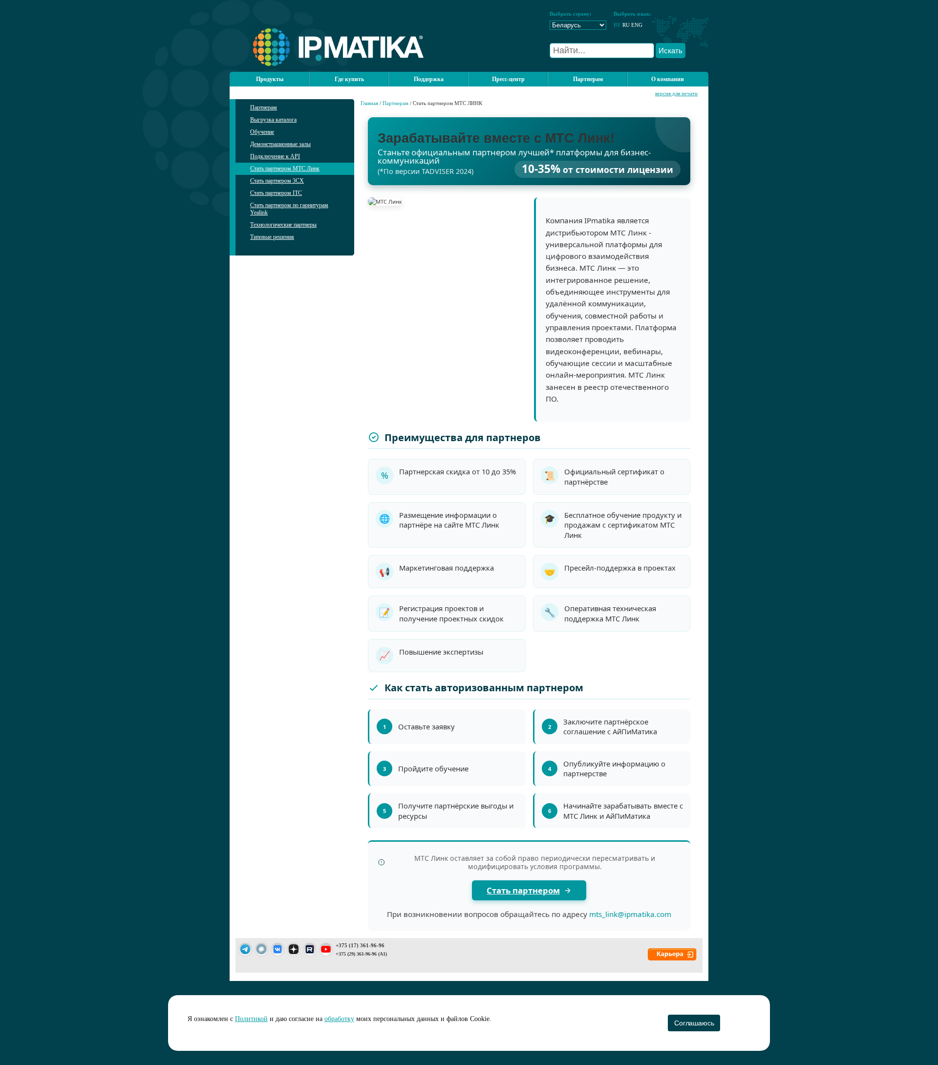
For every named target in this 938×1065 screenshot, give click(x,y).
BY (617, 25)
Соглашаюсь (694, 1023)
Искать (670, 50)
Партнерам (263, 107)
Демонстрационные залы (280, 144)
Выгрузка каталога (273, 119)
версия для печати (676, 93)
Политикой (251, 1018)
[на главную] (327, 64)
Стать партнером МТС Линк (285, 168)
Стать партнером (523, 890)
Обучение (262, 131)
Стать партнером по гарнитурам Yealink (289, 209)
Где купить (349, 79)
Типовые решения (272, 237)
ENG (636, 25)
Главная (369, 103)
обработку (339, 1018)
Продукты (269, 79)
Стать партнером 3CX (277, 180)
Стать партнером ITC (276, 193)
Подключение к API (275, 156)
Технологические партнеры (283, 224)
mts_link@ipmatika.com (630, 914)
